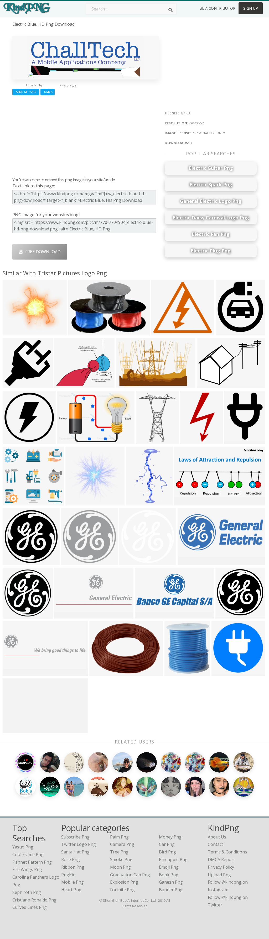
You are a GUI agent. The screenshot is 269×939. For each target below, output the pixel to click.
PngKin (68, 875)
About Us (217, 837)
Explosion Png (124, 882)
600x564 (12, 501)
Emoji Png (169, 867)
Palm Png (119, 837)
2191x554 (13, 672)
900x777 (12, 331)
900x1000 (136, 501)
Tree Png (119, 852)
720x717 (225, 615)
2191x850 (65, 615)
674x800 (174, 672)
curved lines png (29, 907)
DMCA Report (221, 859)
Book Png (168, 875)
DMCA (48, 92)
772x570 (99, 672)
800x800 (12, 615)
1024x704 (68, 440)
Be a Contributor (217, 8)
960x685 (206, 384)
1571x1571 (14, 384)
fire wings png (27, 869)
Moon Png (120, 867)
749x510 (78, 331)
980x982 (12, 440)
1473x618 (145, 615)
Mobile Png (72, 882)
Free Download (42, 252)
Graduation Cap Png (130, 875)
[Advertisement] (85, 135)
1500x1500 (131, 561)
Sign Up (250, 8)
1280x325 (13, 729)
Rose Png (70, 859)
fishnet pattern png (32, 862)
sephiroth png (26, 892)
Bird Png (167, 852)
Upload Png (219, 875)
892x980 (225, 331)
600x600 (221, 672)
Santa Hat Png (75, 852)
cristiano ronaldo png (34, 900)
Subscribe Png (75, 837)
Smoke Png (121, 859)
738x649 (161, 331)
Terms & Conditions (227, 852)
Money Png (170, 837)
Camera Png (122, 844)
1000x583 (185, 501)
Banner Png (171, 890)
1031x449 (188, 561)
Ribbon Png (72, 867)
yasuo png (22, 847)
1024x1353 (147, 440)
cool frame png (28, 854)
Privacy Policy (221, 867)
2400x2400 (14, 561)
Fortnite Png (122, 890)
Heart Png (71, 890)
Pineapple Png (173, 859)
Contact (215, 844)
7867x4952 (127, 384)
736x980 (234, 440)
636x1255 (191, 440)
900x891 (75, 501)
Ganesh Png (171, 882)
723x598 (64, 384)
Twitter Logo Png (78, 844)
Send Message (25, 92)
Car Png (167, 844)
